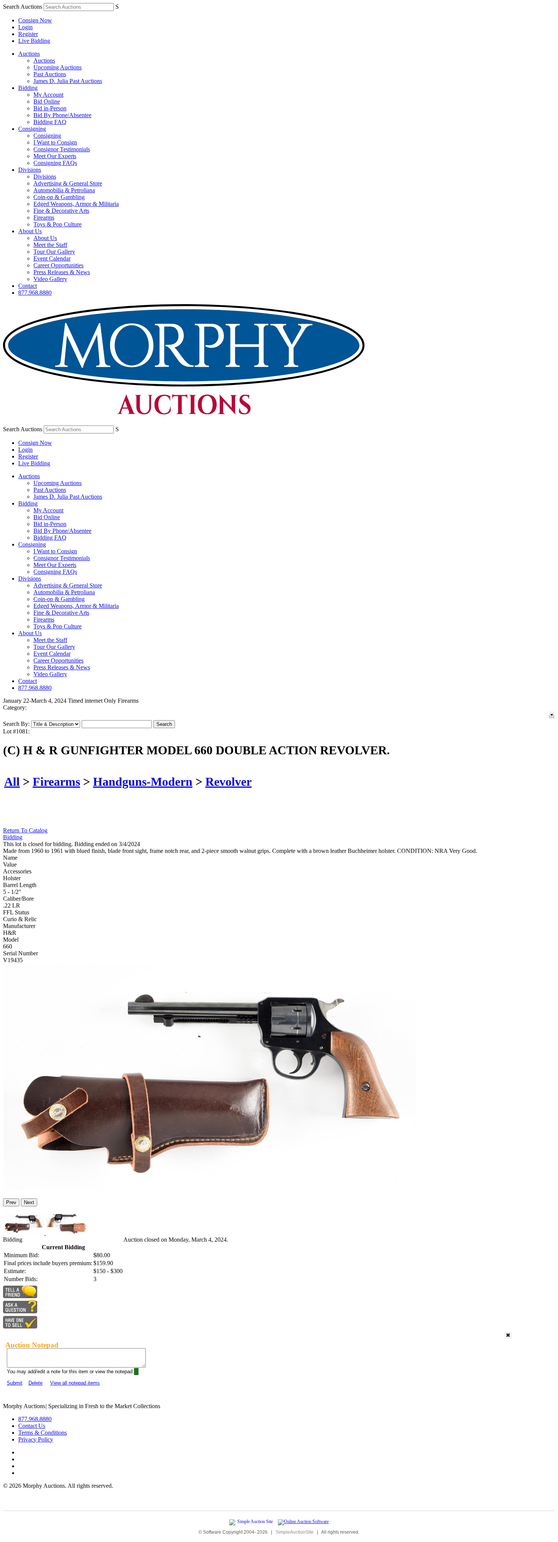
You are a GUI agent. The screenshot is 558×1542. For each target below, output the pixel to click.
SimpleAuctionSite (295, 1532)
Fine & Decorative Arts (61, 210)
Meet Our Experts (54, 156)
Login (25, 27)
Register (28, 34)
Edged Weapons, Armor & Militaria (76, 204)
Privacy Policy (35, 1439)
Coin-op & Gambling (59, 197)
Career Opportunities (58, 265)
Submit (14, 1383)
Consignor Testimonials (61, 149)
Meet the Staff (50, 245)
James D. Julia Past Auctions (67, 81)
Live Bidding (34, 41)
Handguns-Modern (142, 781)
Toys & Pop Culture (57, 224)
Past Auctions (49, 74)
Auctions (29, 53)
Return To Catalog (25, 830)
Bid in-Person (49, 108)
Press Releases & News (61, 272)
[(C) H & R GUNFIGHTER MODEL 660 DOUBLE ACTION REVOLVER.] (210, 1189)
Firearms (43, 217)
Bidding (28, 88)
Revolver (228, 781)
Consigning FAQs (55, 163)
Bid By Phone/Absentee (62, 115)
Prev (11, 1202)
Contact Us (31, 1426)
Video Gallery (50, 279)
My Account (48, 94)
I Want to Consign (55, 142)
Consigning (32, 129)
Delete (35, 1383)
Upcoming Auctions (57, 67)
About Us (30, 231)
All (12, 781)
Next (29, 1202)
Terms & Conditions (42, 1432)
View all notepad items (75, 1383)
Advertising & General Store (67, 183)
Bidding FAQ (49, 122)
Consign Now (35, 20)
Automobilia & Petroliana (64, 190)
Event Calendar (52, 258)
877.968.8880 (35, 292)
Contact (27, 286)
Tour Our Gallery (54, 251)
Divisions (29, 169)
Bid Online (46, 101)
